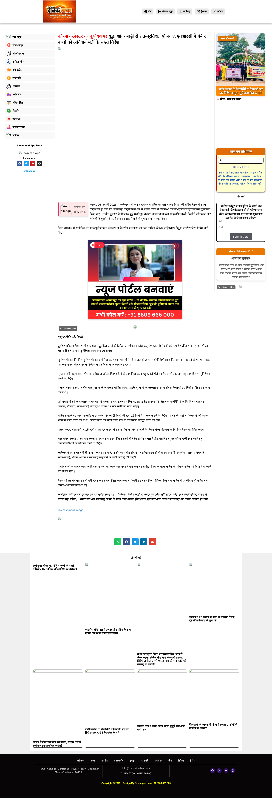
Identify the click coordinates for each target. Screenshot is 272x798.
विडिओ (181, 760)
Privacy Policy (78, 768)
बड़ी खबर (81, 760)
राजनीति (145, 760)
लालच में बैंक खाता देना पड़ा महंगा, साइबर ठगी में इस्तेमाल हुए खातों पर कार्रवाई (57, 744)
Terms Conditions (64, 772)
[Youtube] (226, 770)
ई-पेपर (192, 760)
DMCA (78, 772)
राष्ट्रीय (104, 760)
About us (51, 768)
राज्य (93, 760)
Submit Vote (241, 236)
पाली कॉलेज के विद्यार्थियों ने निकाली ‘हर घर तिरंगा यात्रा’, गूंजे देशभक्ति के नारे (107, 731)
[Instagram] (232, 770)
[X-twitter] (219, 770)
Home (42, 768)
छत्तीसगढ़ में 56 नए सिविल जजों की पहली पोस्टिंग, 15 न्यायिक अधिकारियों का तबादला (55, 567)
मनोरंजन (158, 760)
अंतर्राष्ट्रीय (118, 760)
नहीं (221, 227)
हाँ (221, 221)
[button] (117, 541)
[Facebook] (212, 770)
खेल (170, 760)
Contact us (63, 768)
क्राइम (132, 760)
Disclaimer (93, 768)
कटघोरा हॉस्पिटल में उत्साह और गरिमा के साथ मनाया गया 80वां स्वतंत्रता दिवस (108, 631)
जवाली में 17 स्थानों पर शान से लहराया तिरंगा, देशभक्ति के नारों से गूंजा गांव (212, 619)
